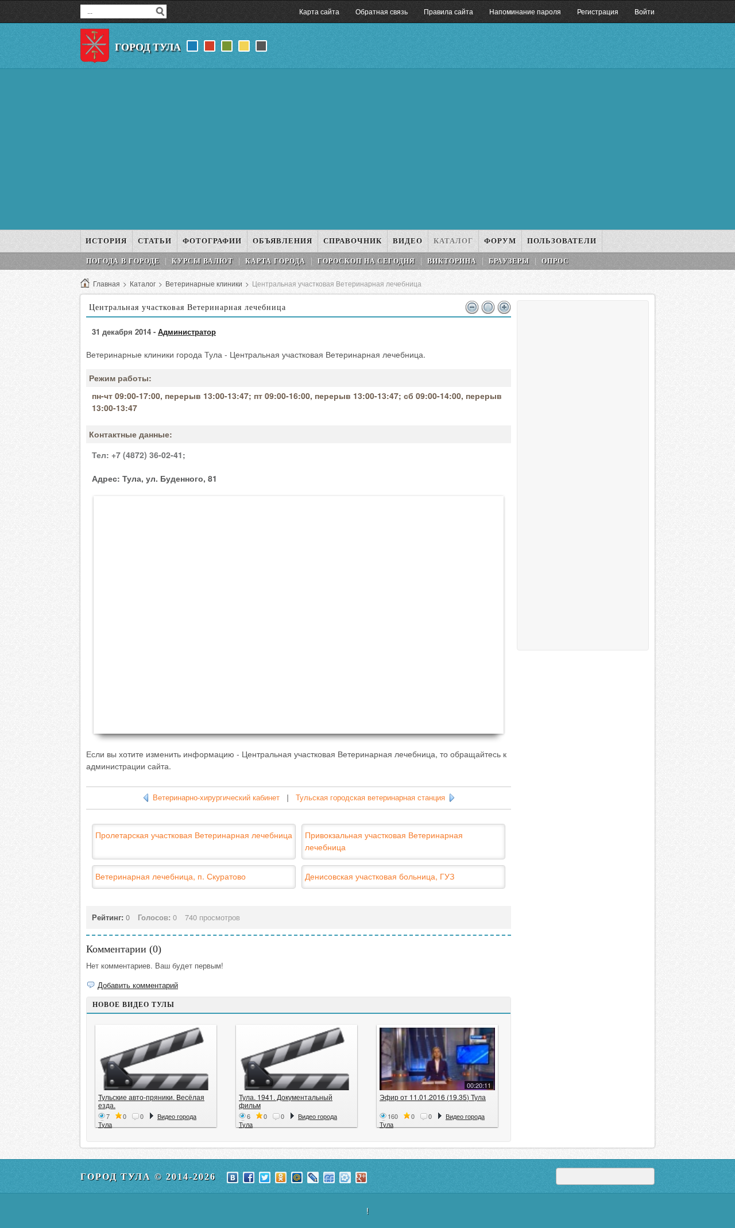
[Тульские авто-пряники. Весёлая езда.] (156, 1059)
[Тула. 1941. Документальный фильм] (296, 1059)
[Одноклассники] (281, 1177)
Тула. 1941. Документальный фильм (285, 1101)
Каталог (143, 283)
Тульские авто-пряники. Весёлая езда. (151, 1101)
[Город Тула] (94, 46)
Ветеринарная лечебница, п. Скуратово (170, 876)
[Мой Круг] (345, 1177)
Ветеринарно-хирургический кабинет (216, 797)
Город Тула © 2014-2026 (148, 1176)
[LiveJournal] (313, 1177)
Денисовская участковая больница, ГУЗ (379, 876)
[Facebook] (248, 1177)
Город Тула (148, 47)
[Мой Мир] (297, 1177)
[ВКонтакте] (232, 1177)
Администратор (187, 331)
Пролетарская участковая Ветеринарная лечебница (193, 834)
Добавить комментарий (138, 984)
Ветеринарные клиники (203, 283)
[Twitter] (264, 1177)
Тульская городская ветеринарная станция (370, 797)
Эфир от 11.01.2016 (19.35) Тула (433, 1097)
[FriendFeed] (329, 1177)
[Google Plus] (361, 1177)
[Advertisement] (367, 149)
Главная (106, 283)
